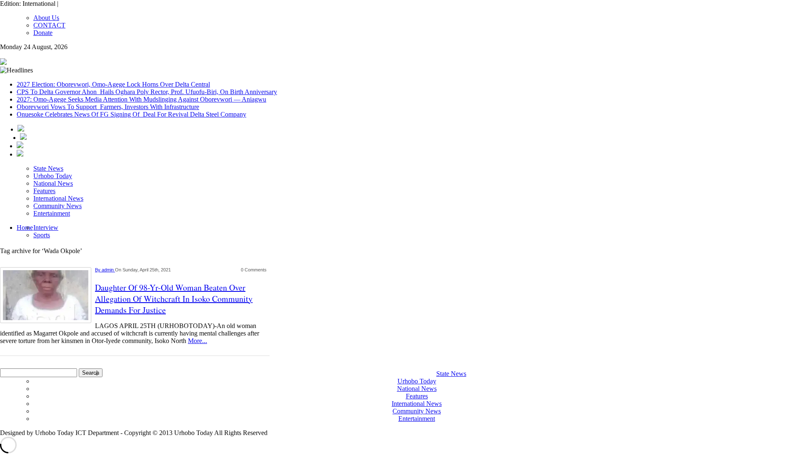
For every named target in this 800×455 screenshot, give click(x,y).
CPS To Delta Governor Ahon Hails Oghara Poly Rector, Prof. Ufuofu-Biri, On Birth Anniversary (147, 91)
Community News (57, 205)
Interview (45, 227)
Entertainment (51, 213)
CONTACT (49, 25)
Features (44, 190)
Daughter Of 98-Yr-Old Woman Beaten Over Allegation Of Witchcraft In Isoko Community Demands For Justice (173, 299)
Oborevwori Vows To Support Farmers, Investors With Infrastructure (108, 106)
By (98, 269)
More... (197, 340)
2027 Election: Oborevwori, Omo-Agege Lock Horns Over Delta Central (113, 84)
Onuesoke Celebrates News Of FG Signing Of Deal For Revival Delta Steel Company (131, 114)
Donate (42, 32)
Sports (41, 235)
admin (108, 269)
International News (58, 198)
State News (48, 168)
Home (25, 227)
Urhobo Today (52, 175)
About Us (46, 17)
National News (53, 183)
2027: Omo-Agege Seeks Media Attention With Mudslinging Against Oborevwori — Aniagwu (141, 99)
